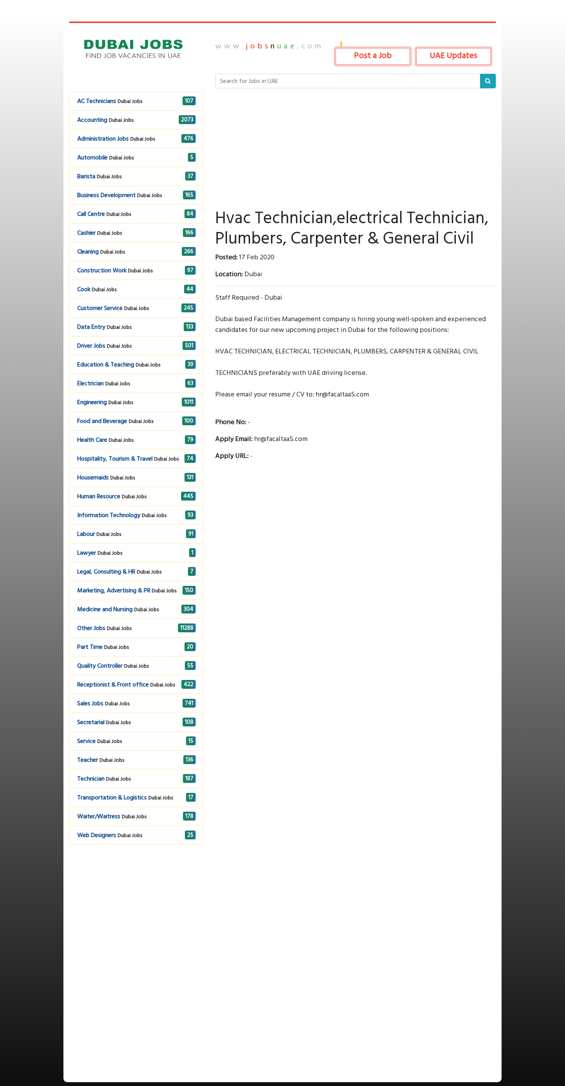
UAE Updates (453, 55)
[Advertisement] (136, 917)
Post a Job (373, 55)
